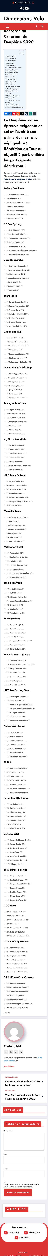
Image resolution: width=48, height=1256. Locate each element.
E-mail (6, 1168)
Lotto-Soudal (11, 98)
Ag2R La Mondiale (12, 72)
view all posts (9, 1066)
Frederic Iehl (12, 1046)
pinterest (24, 1237)
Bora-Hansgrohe (11, 61)
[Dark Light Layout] (36, 26)
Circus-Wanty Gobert (14, 105)
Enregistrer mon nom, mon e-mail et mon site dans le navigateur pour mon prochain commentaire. (21, 1185)
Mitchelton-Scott (12, 79)
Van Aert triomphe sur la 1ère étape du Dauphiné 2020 (22, 1097)
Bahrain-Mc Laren (12, 91)
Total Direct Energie (14, 100)
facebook (14, 1232)
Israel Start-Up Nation (13, 96)
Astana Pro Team (11, 56)
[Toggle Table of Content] (20, 53)
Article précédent (11, 1077)
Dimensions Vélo (24, 18)
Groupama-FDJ (11, 65)
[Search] (41, 26)
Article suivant (10, 1091)
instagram (34, 1232)
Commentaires (8, 1131)
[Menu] (7, 26)
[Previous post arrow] (42, 1081)
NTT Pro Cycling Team (13, 89)
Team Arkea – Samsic (13, 86)
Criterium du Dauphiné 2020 (18, 179)
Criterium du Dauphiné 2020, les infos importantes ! (23, 1083)
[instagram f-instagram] (24, 8)
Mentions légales (22, 1252)
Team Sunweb (11, 84)
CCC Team (10, 103)
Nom (5, 1155)
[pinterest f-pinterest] (27, 8)
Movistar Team (11, 77)
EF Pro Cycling (11, 58)
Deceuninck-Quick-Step (14, 68)
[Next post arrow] (42, 1096)
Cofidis (9, 93)
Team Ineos (10, 63)
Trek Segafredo (11, 82)
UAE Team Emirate (12, 75)
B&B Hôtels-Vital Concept (15, 107)
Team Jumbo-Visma (12, 70)
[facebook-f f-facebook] (21, 8)
